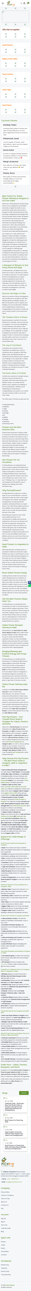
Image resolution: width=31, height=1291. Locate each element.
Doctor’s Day (5, 1271)
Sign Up (3, 1218)
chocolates (9, 816)
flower (3, 818)
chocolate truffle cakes (11, 787)
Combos (4, 1255)
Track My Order (6, 1228)
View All (24, 1093)
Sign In (3, 1222)
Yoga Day (4, 1268)
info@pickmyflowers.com (14, 1182)
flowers (18, 816)
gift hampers (17, 752)
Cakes (3, 1245)
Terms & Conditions (7, 1195)
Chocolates (5, 1251)
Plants (3, 1248)
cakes (27, 889)
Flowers (3, 1242)
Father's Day (5, 1265)
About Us (4, 1202)
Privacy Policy (5, 1192)
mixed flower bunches (19, 806)
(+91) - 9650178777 (13, 1179)
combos (3, 816)
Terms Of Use (5, 1198)
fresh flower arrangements (14, 742)
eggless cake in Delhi (10, 793)
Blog (2, 1231)
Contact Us (4, 1205)
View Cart (4, 1225)
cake (24, 816)
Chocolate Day (6, 1275)
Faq (2, 1208)
